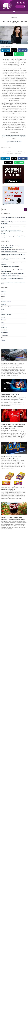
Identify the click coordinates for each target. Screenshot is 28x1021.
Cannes (3, 296)
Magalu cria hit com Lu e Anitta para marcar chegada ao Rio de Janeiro (13, 258)
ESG (2, 312)
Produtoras (4, 327)
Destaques (3, 304)
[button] (14, 12)
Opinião (3, 324)
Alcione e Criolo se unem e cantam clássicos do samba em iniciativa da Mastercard (12, 250)
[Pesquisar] (24, 6)
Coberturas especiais (6, 301)
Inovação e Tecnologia (6, 314)
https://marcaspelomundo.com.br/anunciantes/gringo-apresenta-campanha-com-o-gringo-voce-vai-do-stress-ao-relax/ (14, 137)
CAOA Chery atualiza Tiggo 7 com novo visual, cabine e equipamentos (13, 222)
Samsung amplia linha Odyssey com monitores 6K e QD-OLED (13, 226)
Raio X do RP (4, 330)
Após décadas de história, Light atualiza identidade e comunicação (13, 218)
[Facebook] (18, 2)
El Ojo (2, 309)
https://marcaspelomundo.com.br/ (14, 141)
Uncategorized (4, 335)
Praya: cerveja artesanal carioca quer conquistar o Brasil (13, 282)
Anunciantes (14, 17)
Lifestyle (3, 317)
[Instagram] (24, 2)
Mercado (3, 319)
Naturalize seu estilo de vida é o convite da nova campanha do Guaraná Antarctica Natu (12, 274)
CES (2, 299)
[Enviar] (25, 209)
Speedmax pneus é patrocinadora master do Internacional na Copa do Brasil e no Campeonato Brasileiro (12, 231)
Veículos (3, 337)
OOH (2, 322)
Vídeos (3, 340)
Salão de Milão (4, 332)
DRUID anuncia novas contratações (11, 266)
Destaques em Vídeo (5, 306)
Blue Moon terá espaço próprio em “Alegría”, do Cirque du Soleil (13, 236)
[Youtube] (21, 2)
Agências (3, 291)
